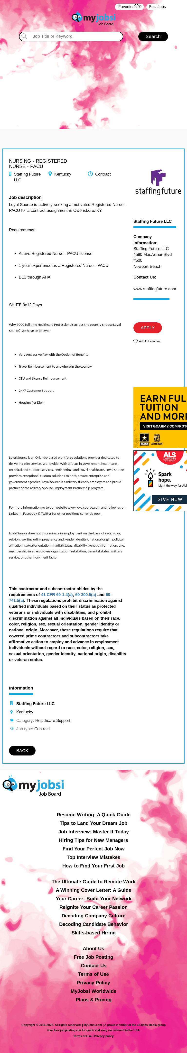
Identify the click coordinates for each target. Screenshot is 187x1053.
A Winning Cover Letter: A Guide (93, 890)
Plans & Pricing (94, 999)
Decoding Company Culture (93, 915)
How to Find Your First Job (93, 865)
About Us (93, 948)
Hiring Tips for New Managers (93, 840)
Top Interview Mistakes (93, 857)
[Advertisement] (93, 83)
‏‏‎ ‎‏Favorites (129, 7)
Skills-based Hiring (94, 932)
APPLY (148, 327)
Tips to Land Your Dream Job (93, 823)
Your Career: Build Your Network (93, 898)
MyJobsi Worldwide (93, 991)
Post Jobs (157, 7)
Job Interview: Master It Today (93, 831)
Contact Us (93, 965)
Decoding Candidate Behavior (93, 924)
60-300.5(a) (85, 594)
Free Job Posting (93, 957)
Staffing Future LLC (152, 221)
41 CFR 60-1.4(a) (57, 594)
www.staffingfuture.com (154, 289)
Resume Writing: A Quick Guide (94, 814)
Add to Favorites (149, 341)
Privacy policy (104, 1036)
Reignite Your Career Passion (93, 907)
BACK (22, 750)
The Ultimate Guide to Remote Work (93, 881)
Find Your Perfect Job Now (94, 848)
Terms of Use (93, 974)
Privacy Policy (93, 982)
